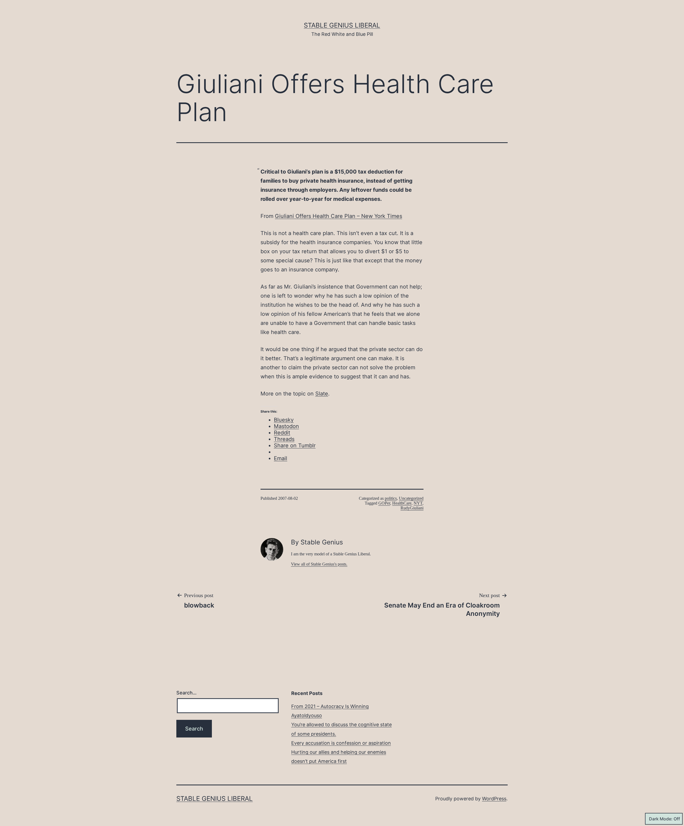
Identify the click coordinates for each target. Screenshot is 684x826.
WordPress (494, 798)
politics (391, 498)
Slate (321, 393)
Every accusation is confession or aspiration (341, 743)
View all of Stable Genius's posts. (319, 564)
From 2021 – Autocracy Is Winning (330, 706)
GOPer (384, 503)
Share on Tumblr (295, 445)
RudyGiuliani (412, 508)
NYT (418, 503)
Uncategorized (411, 498)
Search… (186, 693)
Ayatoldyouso (306, 715)
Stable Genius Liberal (342, 25)
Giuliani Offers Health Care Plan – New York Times (338, 216)
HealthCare (401, 503)
